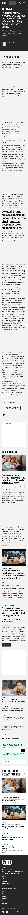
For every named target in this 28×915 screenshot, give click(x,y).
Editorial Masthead (8, 886)
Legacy (9, 8)
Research (5, 706)
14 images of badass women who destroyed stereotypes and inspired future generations (13, 612)
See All (24, 774)
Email (5, 747)
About (4, 879)
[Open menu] (24, 3)
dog (13, 502)
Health (4, 901)
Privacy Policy (7, 754)
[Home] (3, 9)
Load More (6, 644)
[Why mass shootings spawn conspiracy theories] (14, 848)
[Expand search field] (20, 3)
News (4, 894)
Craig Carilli (6, 625)
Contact (4, 881)
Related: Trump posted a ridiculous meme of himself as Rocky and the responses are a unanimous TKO (14, 219)
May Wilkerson (6, 585)
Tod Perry (5, 492)
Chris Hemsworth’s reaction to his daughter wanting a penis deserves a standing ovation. (13, 574)
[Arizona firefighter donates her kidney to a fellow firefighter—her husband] (14, 735)
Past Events (18, 473)
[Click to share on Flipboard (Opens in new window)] (13, 57)
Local (4, 734)
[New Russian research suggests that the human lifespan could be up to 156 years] (14, 707)
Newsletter (5, 883)
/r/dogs (19, 529)
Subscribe (12, 3)
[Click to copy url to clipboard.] (18, 57)
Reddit (18, 528)
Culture (5, 568)
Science (4, 898)
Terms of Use (21, 753)
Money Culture (7, 724)
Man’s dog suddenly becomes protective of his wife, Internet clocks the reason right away (13, 479)
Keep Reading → (6, 546)
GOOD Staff (12, 492)
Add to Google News (10, 402)
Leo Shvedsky (14, 42)
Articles (5, 473)
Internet (5, 715)
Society (4, 896)
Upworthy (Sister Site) (9, 888)
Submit (23, 751)
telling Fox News (15, 266)
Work (4, 697)
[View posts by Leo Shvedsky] (4, 44)
